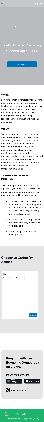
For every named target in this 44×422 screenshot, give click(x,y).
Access (33, 315)
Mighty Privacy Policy (31, 419)
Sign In (38, 3)
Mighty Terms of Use (12, 419)
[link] (20, 295)
